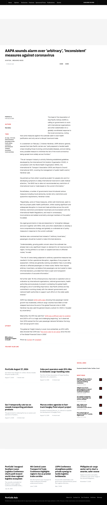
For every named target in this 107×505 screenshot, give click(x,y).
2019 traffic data (39, 300)
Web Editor (8, 128)
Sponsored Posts (41, 2)
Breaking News (17, 60)
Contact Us (76, 497)
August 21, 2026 (81, 385)
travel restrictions (9, 152)
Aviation (8, 60)
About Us (69, 497)
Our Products (85, 497)
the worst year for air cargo (50, 332)
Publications (51, 2)
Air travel (12, 137)
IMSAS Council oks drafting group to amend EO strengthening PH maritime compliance (84, 390)
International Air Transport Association (9, 148)
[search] (99, 2)
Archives (93, 497)
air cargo (7, 137)
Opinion (16, 2)
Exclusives (24, 2)
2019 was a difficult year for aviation (58, 316)
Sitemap (99, 497)
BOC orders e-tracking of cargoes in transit (10, 338)
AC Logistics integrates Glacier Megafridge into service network (84, 398)
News (10, 2)
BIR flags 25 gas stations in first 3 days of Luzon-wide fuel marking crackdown (84, 381)
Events (59, 2)
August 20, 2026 (81, 401)
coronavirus (8, 145)
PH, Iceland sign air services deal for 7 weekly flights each (84, 414)
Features (31, 2)
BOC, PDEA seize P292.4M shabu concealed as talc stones (84, 406)
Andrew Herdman (9, 139)
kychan (29, 340)
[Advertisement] (53, 32)
